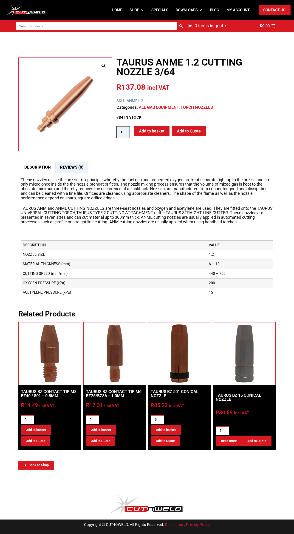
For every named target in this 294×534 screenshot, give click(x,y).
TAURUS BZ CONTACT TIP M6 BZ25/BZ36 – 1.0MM (113, 393)
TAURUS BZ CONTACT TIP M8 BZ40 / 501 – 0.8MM (48, 393)
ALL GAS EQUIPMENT (159, 107)
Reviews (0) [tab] (71, 167)
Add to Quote (189, 131)
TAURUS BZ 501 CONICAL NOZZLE (174, 393)
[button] (103, 66)
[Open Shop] (142, 10)
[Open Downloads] (201, 10)
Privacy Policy (198, 524)
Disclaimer (174, 524)
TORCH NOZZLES (197, 107)
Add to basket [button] (36, 430)
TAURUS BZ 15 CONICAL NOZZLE (238, 397)
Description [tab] (37, 167)
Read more (229, 441)
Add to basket (151, 131)
